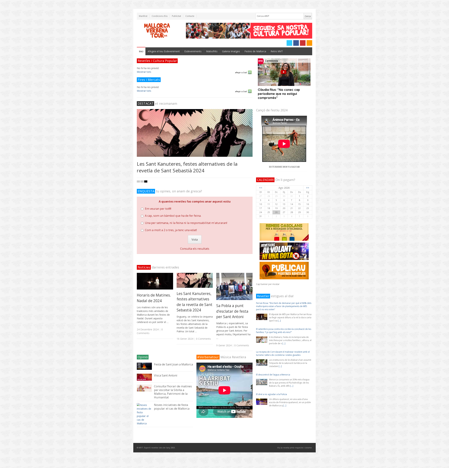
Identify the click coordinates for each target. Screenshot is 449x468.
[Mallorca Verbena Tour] (157, 31)
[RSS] (309, 43)
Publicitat (176, 16)
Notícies (144, 267)
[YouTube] (303, 43)
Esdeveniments (193, 51)
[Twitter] (289, 43)
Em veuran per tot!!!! (158, 209)
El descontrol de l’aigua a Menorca (273, 348)
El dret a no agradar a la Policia (271, 368)
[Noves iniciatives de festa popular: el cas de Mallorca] (144, 414)
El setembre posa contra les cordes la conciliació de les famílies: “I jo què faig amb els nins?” (283, 305)
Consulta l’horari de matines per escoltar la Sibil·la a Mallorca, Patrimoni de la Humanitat (173, 391)
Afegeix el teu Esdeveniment (164, 51)
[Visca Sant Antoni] (144, 377)
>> (307, 187)
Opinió (143, 357)
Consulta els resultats (194, 249)
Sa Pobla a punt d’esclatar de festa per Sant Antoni (232, 311)
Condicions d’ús (159, 16)
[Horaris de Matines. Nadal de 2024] (155, 281)
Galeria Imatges (231, 51)
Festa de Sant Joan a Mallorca (173, 364)
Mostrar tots (144, 71)
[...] (283, 317)
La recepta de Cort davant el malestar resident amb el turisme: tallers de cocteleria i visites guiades (283, 327)
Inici (141, 51)
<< (260, 187)
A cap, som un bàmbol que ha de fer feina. (173, 216)
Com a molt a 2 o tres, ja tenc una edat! (171, 230)
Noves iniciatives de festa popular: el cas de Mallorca (171, 406)
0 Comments (203, 338)
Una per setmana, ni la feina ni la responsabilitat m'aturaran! (186, 223)
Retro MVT (277, 51)
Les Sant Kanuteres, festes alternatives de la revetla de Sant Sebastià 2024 (187, 167)
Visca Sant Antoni (165, 375)
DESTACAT (145, 103)
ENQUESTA (146, 191)
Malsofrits (211, 51)
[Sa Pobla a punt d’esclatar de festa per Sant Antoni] (234, 286)
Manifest (143, 16)
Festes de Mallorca (255, 51)
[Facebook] (296, 43)
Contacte (189, 16)
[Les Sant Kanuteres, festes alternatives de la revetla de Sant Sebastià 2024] (195, 133)
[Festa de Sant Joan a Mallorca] (144, 366)
